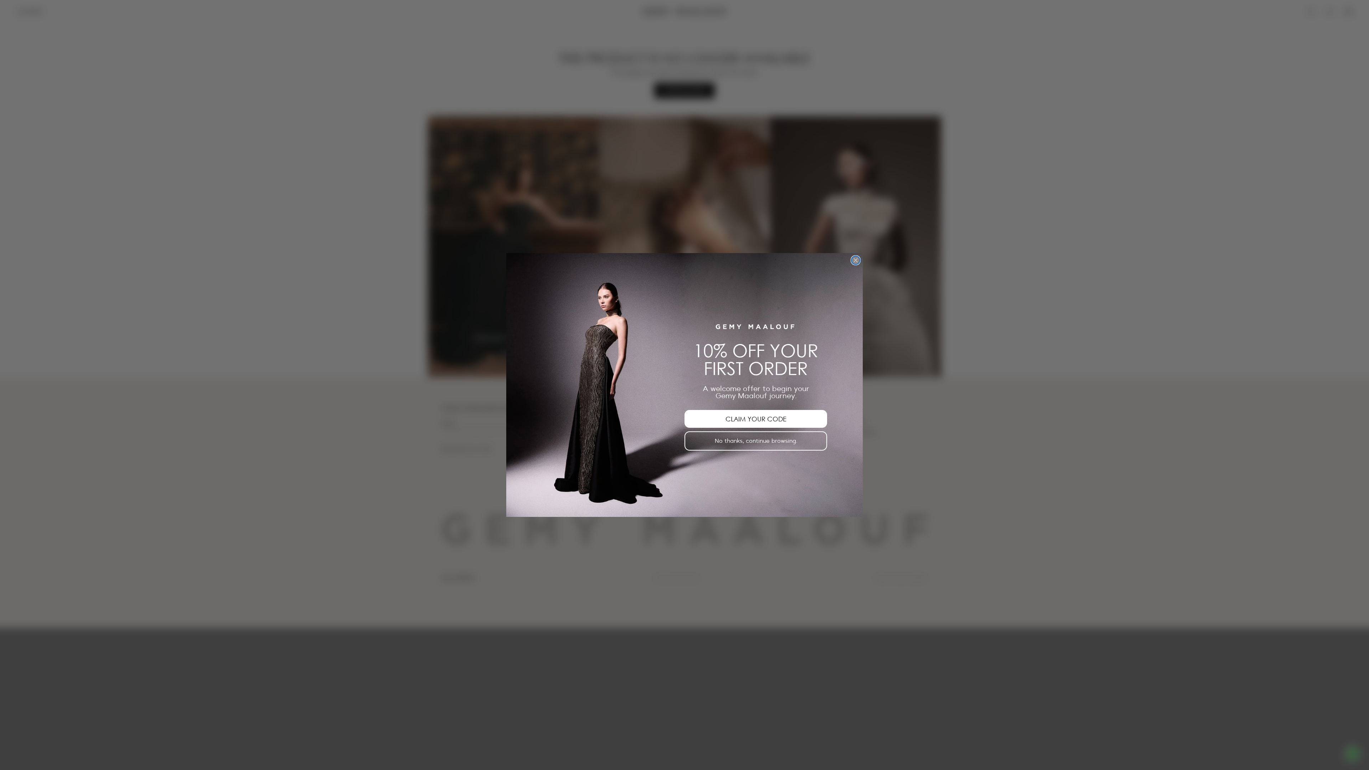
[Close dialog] (855, 260)
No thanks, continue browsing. (756, 441)
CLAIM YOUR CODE (755, 419)
